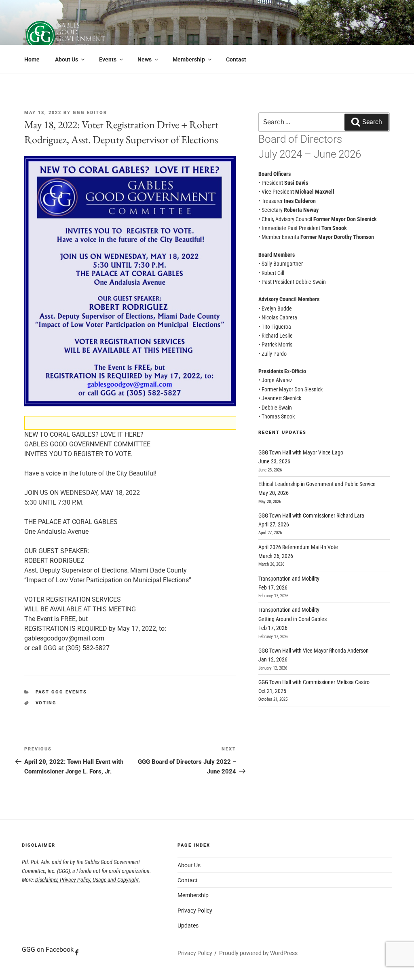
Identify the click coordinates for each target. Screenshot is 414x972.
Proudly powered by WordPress (258, 953)
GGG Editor (90, 112)
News (144, 59)
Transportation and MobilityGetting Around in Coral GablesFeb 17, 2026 (292, 618)
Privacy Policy (194, 910)
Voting (46, 703)
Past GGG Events (61, 692)
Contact (236, 59)
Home (32, 59)
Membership (189, 59)
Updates (188, 925)
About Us (66, 59)
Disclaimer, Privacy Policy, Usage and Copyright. (87, 880)
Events (107, 59)
